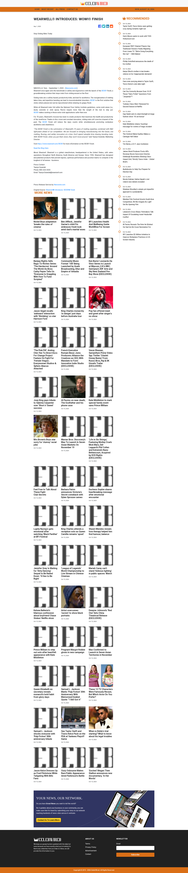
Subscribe (135, 855)
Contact (88, 854)
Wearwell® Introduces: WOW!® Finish (60, 190)
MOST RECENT (48, 9)
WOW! (104, 91)
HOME (37, 9)
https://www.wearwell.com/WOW (50, 144)
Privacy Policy (90, 847)
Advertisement (91, 851)
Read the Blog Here (41, 148)
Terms (87, 844)
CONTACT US (72, 9)
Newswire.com (71, 88)
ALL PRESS (60, 9)
